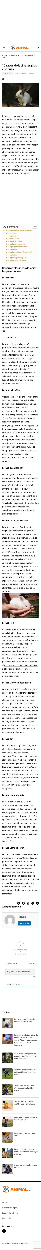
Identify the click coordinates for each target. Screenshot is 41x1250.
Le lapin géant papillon (16, 244)
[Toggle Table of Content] (34, 227)
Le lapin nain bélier (15, 241)
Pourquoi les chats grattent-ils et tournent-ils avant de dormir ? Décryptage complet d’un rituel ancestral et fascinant (26, 1040)
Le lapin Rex (12, 250)
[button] (3, 48)
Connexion (31, 963)
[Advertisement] (20, 22)
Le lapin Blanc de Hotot (17, 260)
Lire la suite (24, 923)
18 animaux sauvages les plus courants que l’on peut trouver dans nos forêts (26, 1056)
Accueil (4, 55)
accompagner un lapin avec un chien (21, 665)
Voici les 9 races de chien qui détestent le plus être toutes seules (25, 1072)
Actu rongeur (13, 55)
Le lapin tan (12, 255)
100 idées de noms (24, 166)
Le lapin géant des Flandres (18, 247)
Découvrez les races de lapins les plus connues (19, 231)
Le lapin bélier (13, 239)
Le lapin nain (12, 236)
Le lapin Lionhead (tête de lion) (20, 252)
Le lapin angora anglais (17, 258)
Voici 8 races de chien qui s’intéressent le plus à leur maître (24, 1088)
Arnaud (22, 916)
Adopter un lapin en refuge (15, 439)
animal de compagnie (25, 152)
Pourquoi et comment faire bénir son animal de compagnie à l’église (26, 1151)
